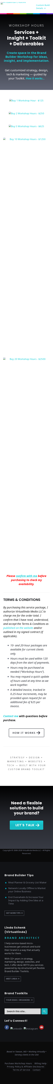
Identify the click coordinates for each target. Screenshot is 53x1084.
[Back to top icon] (47, 1078)
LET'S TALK (25, 825)
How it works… (35, 78)
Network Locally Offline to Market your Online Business (27, 890)
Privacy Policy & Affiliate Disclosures (25, 1066)
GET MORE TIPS (13, 913)
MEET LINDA (12, 978)
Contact (37, 1069)
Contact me (10, 716)
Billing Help (40, 1063)
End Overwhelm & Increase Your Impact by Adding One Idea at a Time (26, 900)
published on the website (18, 628)
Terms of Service (21, 1069)
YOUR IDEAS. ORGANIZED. (18, 1000)
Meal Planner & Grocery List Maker (27, 882)
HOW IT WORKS (23, 732)
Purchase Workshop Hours (18, 1063)
